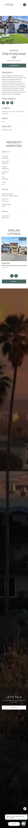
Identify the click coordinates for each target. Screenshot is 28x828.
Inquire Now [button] (14, 65)
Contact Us (14, 707)
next (16, 276)
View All (14, 281)
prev (12, 276)
